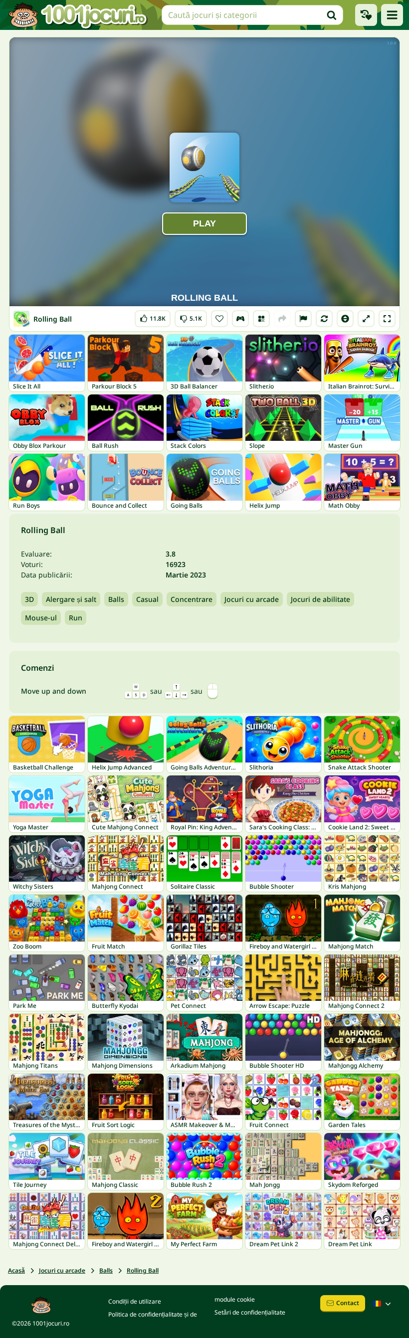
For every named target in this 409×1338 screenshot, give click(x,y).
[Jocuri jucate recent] (366, 15)
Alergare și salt (71, 599)
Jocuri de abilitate (320, 599)
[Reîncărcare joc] (324, 318)
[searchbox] (252, 15)
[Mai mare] (366, 318)
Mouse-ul (41, 617)
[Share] (282, 318)
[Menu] (392, 15)
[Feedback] (303, 318)
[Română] (383, 1303)
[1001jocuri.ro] (78, 15)
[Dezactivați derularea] (345, 318)
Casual (147, 599)
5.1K (191, 316)
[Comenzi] (240, 318)
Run (75, 617)
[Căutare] (332, 15)
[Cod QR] (261, 318)
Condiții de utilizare (134, 1301)
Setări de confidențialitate (249, 1312)
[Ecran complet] (387, 318)
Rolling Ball (143, 1270)
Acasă (16, 1270)
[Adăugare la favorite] (219, 318)
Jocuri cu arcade (251, 599)
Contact (347, 1303)
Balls (116, 599)
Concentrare (191, 599)
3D (29, 599)
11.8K (153, 316)
